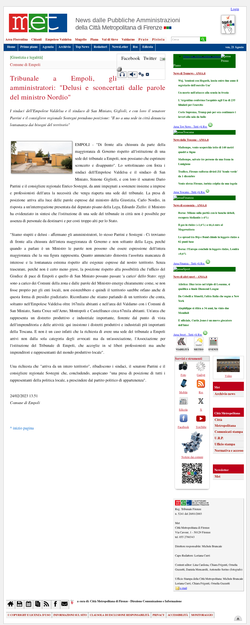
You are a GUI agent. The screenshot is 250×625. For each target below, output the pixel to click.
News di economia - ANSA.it (190, 205)
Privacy (159, 615)
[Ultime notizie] (28, 604)
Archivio (64, 46)
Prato (143, 39)
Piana (94, 39)
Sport (218, 56)
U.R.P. (219, 438)
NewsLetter (120, 46)
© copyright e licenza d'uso (29, 615)
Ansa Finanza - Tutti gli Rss (189, 263)
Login (235, 9)
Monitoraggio (202, 615)
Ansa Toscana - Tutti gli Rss (189, 192)
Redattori (100, 46)
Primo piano (29, 46)
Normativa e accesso (229, 450)
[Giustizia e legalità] (26, 57)
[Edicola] (37, 604)
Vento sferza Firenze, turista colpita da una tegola (207, 183)
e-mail (183, 588)
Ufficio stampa (225, 444)
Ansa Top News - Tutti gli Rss (190, 126)
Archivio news (225, 393)
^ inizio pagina (22, 428)
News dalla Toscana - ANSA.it (191, 140)
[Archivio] (19, 604)
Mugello (81, 39)
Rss (135, 46)
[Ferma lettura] (132, 74)
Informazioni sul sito (70, 615)
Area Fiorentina (16, 39)
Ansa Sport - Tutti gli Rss (187, 334)
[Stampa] (119, 68)
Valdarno (128, 39)
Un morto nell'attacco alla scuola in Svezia (203, 92)
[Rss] (46, 604)
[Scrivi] (64, 604)
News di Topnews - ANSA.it (189, 73)
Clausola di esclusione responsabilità (119, 615)
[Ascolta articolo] (122, 74)
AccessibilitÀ (178, 615)
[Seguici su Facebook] (55, 604)
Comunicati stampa (229, 431)
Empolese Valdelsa (58, 39)
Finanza (210, 56)
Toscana (201, 56)
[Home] (10, 604)
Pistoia (158, 39)
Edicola (147, 46)
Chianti (36, 39)
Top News (82, 46)
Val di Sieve (110, 39)
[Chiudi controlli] (147, 75)
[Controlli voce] (141, 75)
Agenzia (48, 46)
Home (11, 46)
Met (217, 476)
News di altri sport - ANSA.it (190, 276)
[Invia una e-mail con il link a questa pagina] (163, 58)
